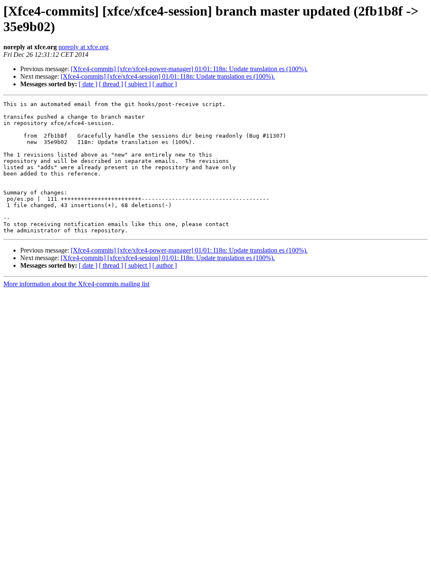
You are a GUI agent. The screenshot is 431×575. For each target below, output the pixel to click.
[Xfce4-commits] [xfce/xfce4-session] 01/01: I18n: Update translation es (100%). (168, 76)
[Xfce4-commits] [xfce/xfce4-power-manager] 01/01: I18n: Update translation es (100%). (189, 68)
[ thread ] (111, 84)
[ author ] (164, 84)
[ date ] (88, 84)
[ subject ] (138, 84)
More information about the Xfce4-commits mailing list (76, 284)
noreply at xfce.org (84, 47)
